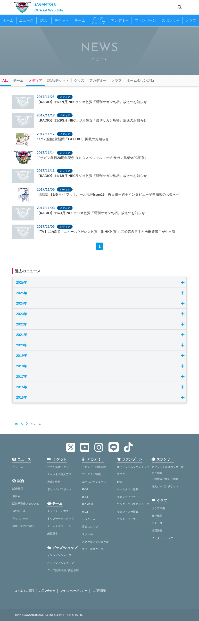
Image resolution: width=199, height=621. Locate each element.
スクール (87, 534)
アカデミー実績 (91, 474)
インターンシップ (162, 538)
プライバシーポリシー (73, 590)
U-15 (85, 496)
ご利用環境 (99, 590)
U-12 (85, 511)
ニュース (17, 466)
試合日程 (17, 488)
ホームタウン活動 (127, 489)
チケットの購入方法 (59, 474)
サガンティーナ (126, 496)
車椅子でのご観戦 (23, 525)
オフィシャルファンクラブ (133, 466)
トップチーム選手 (58, 510)
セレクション (90, 519)
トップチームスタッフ (60, 518)
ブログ (121, 474)
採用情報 (157, 530)
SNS (119, 481)
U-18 (85, 489)
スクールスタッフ (92, 549)
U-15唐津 (87, 504)
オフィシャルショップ (60, 562)
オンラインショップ (59, 555)
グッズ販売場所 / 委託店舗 (63, 570)
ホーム (19, 423)
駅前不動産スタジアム (25, 503)
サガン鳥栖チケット (59, 466)
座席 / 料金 (53, 481)
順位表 (16, 496)
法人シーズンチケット (165, 486)
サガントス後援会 (127, 511)
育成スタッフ (90, 526)
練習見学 (52, 533)
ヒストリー (158, 523)
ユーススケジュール (94, 481)
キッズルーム (20, 518)
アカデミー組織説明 (94, 466)
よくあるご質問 (24, 590)
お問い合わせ (47, 590)
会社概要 (157, 515)
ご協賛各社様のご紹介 (165, 478)
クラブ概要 (158, 508)
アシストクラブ (126, 519)
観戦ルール (19, 510)
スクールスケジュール (95, 541)
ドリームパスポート (59, 489)
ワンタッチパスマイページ (133, 504)
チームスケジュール (59, 525)
